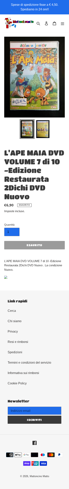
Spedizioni (15, 352)
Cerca (12, 310)
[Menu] (62, 23)
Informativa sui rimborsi (23, 373)
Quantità (9, 224)
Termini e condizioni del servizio (29, 362)
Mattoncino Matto (39, 476)
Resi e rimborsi (18, 341)
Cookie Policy (17, 383)
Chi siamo (14, 321)
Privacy (13, 331)
